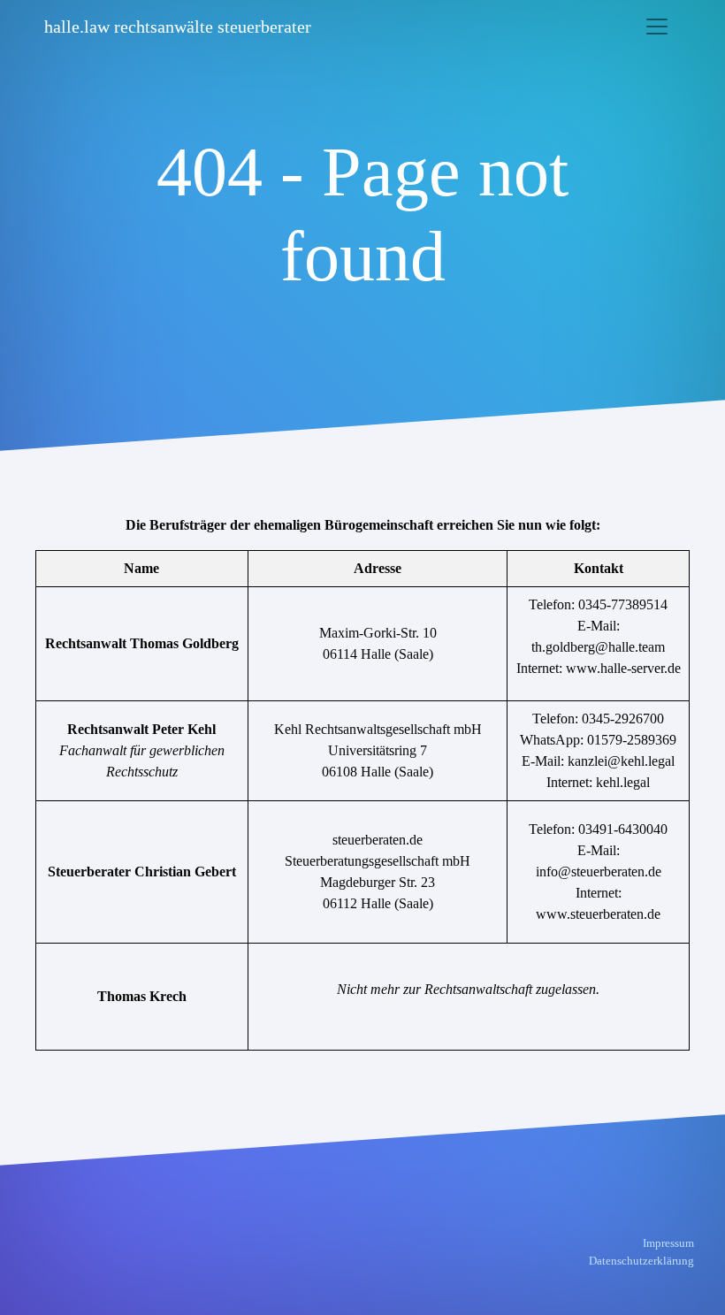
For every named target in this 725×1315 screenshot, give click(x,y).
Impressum (668, 1243)
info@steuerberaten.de (598, 871)
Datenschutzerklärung (641, 1260)
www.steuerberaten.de (598, 913)
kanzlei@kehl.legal (621, 760)
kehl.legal (623, 782)
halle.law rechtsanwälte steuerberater (177, 26)
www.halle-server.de (623, 668)
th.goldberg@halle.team (598, 646)
